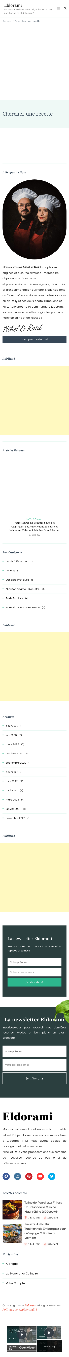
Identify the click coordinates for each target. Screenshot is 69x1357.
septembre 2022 (16, 762)
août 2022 (12, 772)
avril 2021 (12, 790)
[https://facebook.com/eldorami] (6, 1176)
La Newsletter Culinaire (22, 1273)
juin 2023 (11, 735)
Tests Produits (14, 598)
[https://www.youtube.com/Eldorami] (40, 1176)
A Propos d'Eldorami (34, 339)
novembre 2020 (15, 818)
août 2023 (12, 726)
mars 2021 (12, 799)
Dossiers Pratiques (17, 579)
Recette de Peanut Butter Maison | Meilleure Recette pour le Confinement (22, 1331)
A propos (12, 1263)
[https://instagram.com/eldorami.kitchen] (17, 1176)
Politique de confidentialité (20, 1309)
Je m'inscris (32, 982)
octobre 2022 (14, 753)
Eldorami (13, 5)
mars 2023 (12, 744)
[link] (11, 1330)
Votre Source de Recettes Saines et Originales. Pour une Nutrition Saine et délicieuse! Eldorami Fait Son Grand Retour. (34, 526)
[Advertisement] (34, 61)
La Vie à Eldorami (34, 519)
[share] (31, 1330)
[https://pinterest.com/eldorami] (28, 1176)
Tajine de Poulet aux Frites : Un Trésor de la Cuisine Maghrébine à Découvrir (43, 1207)
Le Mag (10, 570)
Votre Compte (15, 1283)
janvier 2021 (13, 809)
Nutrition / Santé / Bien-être (23, 589)
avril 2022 (12, 781)
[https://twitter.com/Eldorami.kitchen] (51, 1176)
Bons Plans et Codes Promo (23, 607)
